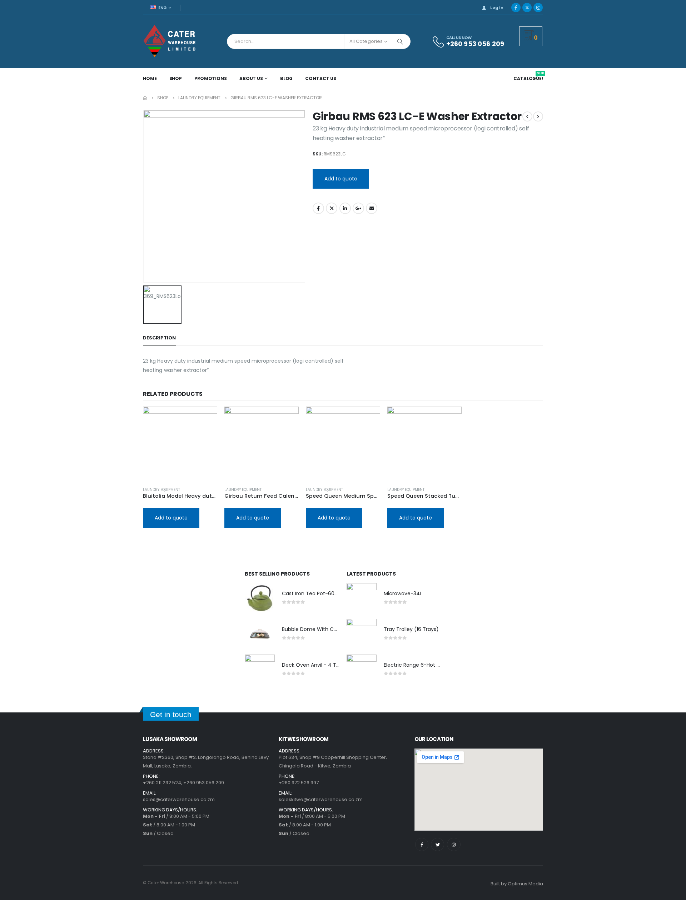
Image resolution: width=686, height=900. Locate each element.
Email (371, 208)
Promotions (210, 78)
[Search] (400, 41)
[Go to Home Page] (145, 98)
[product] (180, 444)
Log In (496, 7)
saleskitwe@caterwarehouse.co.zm (321, 799)
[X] (527, 7)
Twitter (331, 208)
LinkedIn (345, 208)
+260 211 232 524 (162, 782)
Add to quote (340, 178)
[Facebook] (516, 7)
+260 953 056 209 (203, 782)
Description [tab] (159, 337)
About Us (251, 78)
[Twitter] (437, 844)
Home (150, 78)
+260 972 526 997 (299, 782)
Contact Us (320, 78)
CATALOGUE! (528, 78)
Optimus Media (525, 883)
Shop (175, 78)
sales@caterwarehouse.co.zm (179, 799)
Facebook (318, 208)
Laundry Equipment (161, 489)
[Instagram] (538, 7)
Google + (358, 208)
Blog (286, 78)
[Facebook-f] (421, 844)
